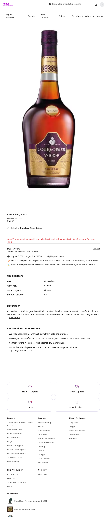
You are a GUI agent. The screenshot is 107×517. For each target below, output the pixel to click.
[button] (95, 4)
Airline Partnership (77, 430)
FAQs (9, 486)
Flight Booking (44, 422)
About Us (42, 474)
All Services (43, 462)
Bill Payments (13, 437)
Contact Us (12, 474)
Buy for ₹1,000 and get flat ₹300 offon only (38, 256)
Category (12, 286)
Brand (10, 281)
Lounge (41, 454)
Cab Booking (44, 430)
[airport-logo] (8, 4)
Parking (41, 446)
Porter (41, 450)
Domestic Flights (15, 445)
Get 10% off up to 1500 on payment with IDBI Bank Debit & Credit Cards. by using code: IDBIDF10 (54, 260)
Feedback (11, 478)
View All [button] (96, 249)
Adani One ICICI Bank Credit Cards (20, 424)
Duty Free (42, 434)
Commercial (75, 434)
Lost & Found (44, 458)
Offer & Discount (15, 433)
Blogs (9, 441)
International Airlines (16, 453)
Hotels (41, 426)
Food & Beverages (46, 438)
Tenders (73, 438)
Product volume (15, 295)
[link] (71, 4)
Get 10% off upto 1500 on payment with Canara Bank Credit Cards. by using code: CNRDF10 (53, 265)
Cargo (72, 426)
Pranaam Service (46, 442)
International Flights (16, 449)
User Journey (13, 461)
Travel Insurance (14, 457)
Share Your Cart (14, 429)
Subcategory (14, 290)
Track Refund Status (16, 482)
